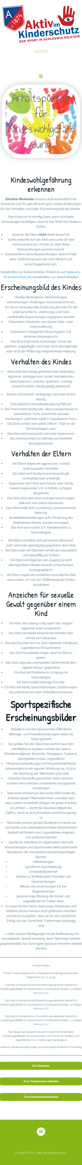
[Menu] (41, 76)
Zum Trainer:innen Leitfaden (41, 1081)
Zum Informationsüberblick (41, 1096)
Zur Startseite (41, 1065)
